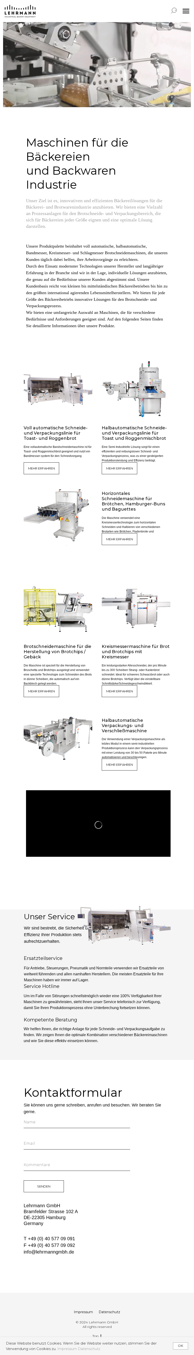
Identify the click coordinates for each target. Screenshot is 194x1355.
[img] (58, 389)
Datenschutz (89, 1348)
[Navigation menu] (186, 11)
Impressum (67, 1348)
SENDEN (43, 1186)
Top (96, 1336)
